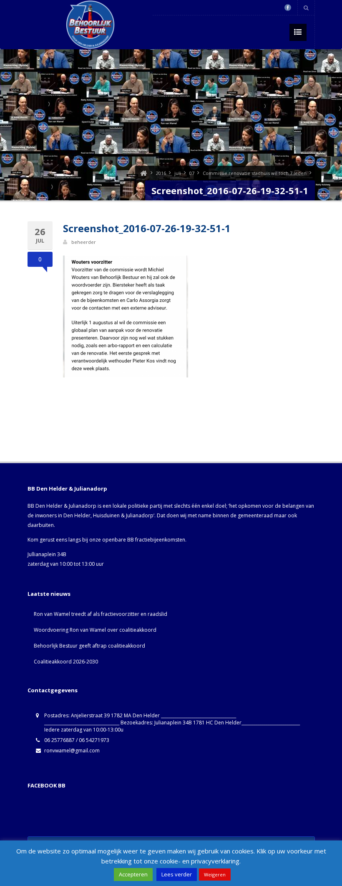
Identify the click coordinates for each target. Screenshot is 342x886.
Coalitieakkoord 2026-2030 (66, 661)
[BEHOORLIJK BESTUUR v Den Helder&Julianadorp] (143, 173)
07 (191, 173)
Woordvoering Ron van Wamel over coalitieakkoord (95, 629)
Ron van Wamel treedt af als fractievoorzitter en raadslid (100, 614)
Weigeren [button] (215, 874)
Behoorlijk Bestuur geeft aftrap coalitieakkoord (89, 645)
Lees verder (176, 874)
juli (177, 173)
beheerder (83, 242)
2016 (161, 173)
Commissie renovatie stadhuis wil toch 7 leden (255, 173)
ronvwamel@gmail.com (72, 750)
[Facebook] (287, 7)
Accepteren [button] (133, 874)
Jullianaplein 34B (47, 554)
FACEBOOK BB (46, 785)
